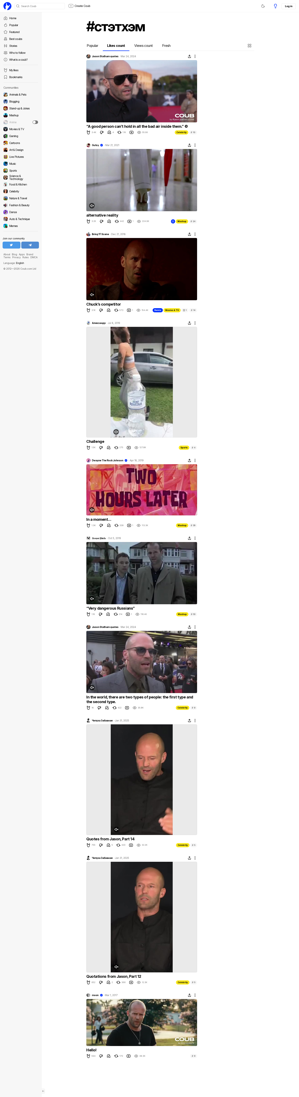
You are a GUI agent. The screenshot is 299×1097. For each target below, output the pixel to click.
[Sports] (21, 170)
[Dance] (21, 212)
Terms (7, 257)
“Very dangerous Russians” (110, 608)
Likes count (116, 46)
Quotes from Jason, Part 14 (110, 839)
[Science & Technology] (21, 177)
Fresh (166, 46)
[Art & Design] (21, 149)
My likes (13, 70)
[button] (250, 45)
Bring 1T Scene (100, 234)
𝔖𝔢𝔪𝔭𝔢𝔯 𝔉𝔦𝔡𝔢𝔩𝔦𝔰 (99, 538)
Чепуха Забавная (102, 720)
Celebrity (181, 132)
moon (95, 995)
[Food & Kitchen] (21, 184)
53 (193, 614)
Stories (13, 46)
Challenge (95, 441)
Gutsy (95, 145)
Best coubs (15, 39)
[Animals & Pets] (21, 94)
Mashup (182, 221)
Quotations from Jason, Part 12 (113, 976)
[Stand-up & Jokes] (21, 108)
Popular (13, 25)
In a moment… (98, 519)
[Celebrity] (21, 191)
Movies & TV (172, 310)
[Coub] (7, 6)
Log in (288, 6)
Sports (184, 447)
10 (193, 132)
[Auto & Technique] (21, 219)
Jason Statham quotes (105, 56)
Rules (25, 257)
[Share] (189, 56)
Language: (13, 263)
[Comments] (109, 132)
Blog (14, 254)
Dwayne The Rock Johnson (107, 460)
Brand (29, 254)
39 (193, 525)
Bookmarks (15, 77)
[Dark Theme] (263, 6)
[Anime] (21, 122)
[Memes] (21, 225)
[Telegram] (30, 245)
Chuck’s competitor (103, 304)
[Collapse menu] (43, 1091)
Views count (143, 46)
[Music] (21, 163)
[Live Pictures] (21, 156)
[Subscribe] (35, 122)
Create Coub (82, 6)
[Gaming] (21, 136)
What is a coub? (18, 59)
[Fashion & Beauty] (21, 205)
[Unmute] (92, 205)
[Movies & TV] (21, 129)
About (6, 254)
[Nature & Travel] (21, 198)
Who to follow (17, 52)
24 (193, 221)
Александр (99, 323)
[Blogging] (21, 101)
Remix (157, 310)
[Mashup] (21, 115)
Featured (14, 32)
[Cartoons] (21, 142)
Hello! (91, 1050)
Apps (22, 254)
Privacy (16, 257)
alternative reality (102, 215)
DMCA (34, 257)
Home (12, 18)
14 (193, 310)
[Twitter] (11, 245)
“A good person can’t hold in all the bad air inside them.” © (137, 126)
